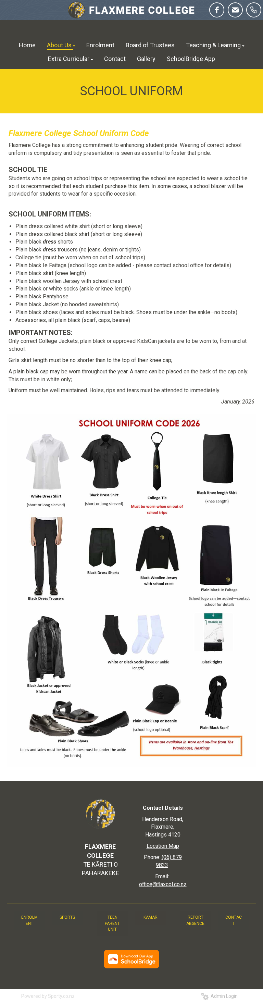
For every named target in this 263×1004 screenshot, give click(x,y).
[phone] (253, 9)
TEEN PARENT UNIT (112, 923)
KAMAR (150, 917)
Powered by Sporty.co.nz (48, 996)
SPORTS (67, 917)
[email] (235, 9)
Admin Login (223, 996)
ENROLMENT (29, 920)
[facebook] (216, 9)
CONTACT (233, 920)
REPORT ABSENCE (195, 920)
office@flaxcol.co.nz (163, 884)
